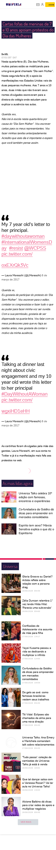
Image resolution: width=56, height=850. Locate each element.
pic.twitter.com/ (17, 254)
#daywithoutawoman (23, 236)
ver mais (26, 822)
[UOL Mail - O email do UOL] (38, 4)
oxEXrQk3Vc (14, 265)
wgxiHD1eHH (15, 411)
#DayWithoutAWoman (24, 394)
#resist (16, 248)
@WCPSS (35, 248)
